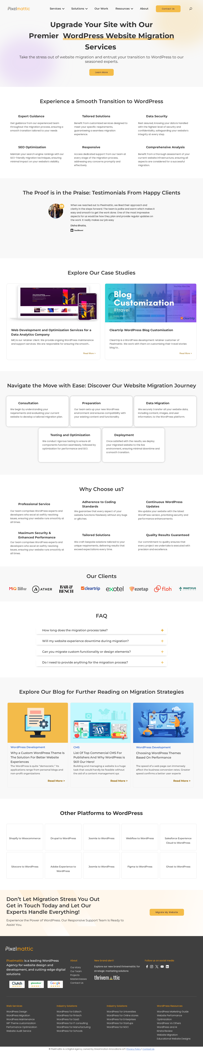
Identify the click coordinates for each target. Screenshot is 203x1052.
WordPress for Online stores (122, 1015)
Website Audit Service (18, 1031)
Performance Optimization (21, 1027)
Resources (122, 8)
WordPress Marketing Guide (173, 1011)
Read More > (89, 353)
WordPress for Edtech (69, 1011)
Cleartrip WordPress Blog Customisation (141, 330)
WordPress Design (16, 1011)
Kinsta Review (165, 1031)
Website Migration (167, 1035)
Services (55, 8)
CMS (76, 747)
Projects (75, 975)
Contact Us (168, 8)
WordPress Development (28, 747)
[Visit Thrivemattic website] (107, 980)
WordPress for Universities (121, 1011)
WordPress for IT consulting (72, 1023)
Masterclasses (78, 979)
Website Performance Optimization (169, 1017)
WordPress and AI (167, 1027)
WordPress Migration (18, 1015)
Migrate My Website (167, 912)
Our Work (101, 8)
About (144, 8)
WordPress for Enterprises (121, 1019)
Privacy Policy (134, 1049)
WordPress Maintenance (20, 1019)
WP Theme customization (21, 1023)
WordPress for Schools (69, 1031)
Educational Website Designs (174, 1038)
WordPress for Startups (120, 1023)
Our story (75, 967)
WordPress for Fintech (69, 1015)
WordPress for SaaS (68, 1019)
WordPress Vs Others (169, 1023)
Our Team (76, 971)
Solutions (77, 8)
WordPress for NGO (118, 1027)
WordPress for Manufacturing (74, 1027)
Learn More (101, 72)
